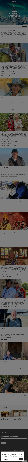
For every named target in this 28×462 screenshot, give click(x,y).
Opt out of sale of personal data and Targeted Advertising (6, 459)
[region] (12, 456)
